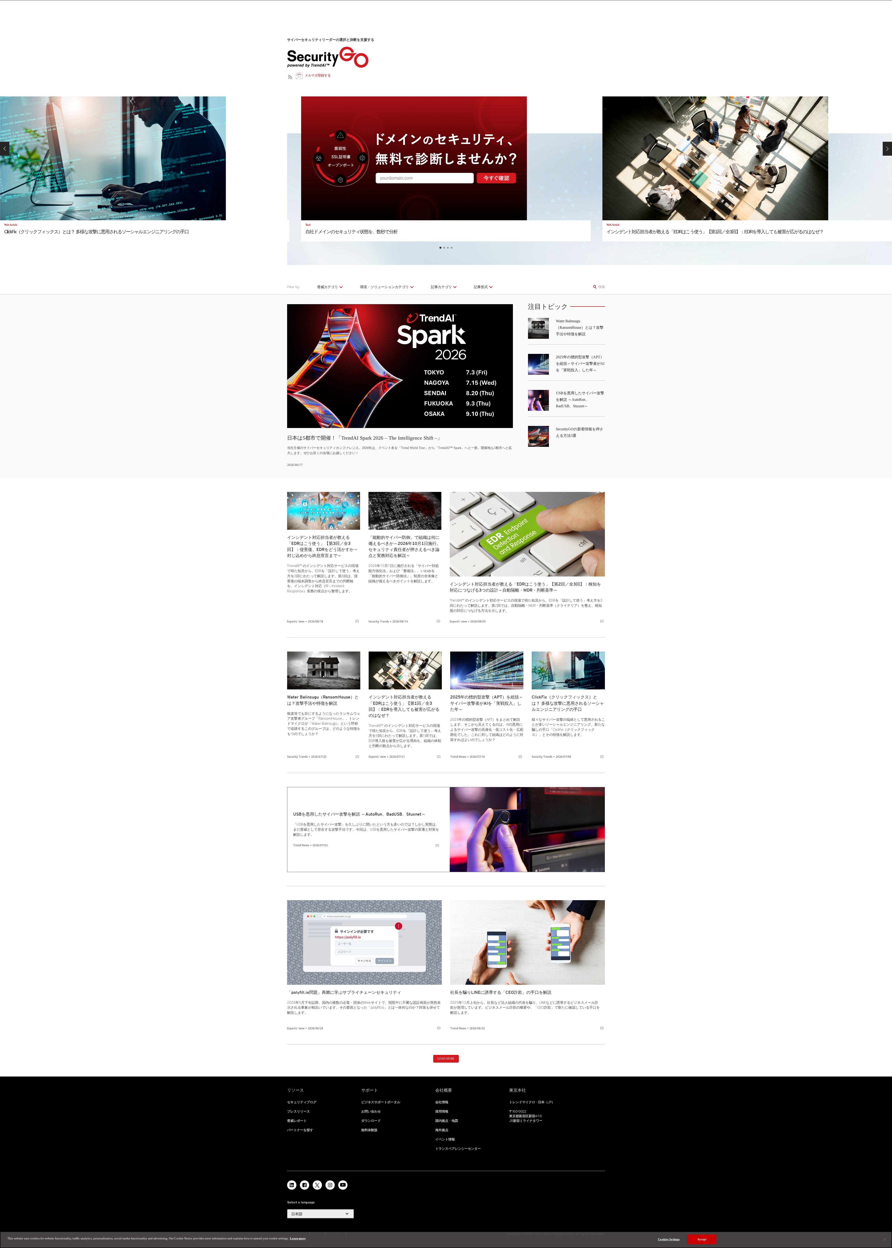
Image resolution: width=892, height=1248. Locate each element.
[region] (446, 1240)
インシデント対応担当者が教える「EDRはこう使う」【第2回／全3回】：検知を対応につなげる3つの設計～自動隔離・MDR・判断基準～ (525, 587)
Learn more (298, 1238)
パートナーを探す (300, 1130)
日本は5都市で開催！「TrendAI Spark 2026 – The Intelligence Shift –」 (364, 438)
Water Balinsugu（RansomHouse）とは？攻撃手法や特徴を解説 (579, 327)
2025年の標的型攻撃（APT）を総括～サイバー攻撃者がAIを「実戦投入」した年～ (580, 363)
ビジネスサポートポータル (380, 1102)
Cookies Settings (669, 1239)
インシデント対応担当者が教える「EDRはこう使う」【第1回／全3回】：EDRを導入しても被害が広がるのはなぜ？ (404, 706)
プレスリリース (298, 1111)
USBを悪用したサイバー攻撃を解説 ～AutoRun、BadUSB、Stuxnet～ (580, 399)
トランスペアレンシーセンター (458, 1148)
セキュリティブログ (301, 1102)
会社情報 (441, 1102)
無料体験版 (369, 1130)
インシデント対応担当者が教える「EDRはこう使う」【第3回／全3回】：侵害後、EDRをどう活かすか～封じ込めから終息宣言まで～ (322, 546)
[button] (4, 149)
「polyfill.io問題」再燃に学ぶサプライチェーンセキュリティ (344, 992)
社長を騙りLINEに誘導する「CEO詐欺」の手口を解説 (500, 992)
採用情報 (441, 1111)
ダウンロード (371, 1121)
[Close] (884, 1239)
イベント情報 (445, 1139)
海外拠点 (441, 1130)
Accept (701, 1239)
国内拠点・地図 (446, 1121)
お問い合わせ (371, 1111)
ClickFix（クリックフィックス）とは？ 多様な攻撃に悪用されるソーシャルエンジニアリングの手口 (568, 703)
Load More (446, 1058)
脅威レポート (297, 1121)
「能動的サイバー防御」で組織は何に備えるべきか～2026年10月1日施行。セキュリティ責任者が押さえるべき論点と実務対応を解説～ (404, 546)
